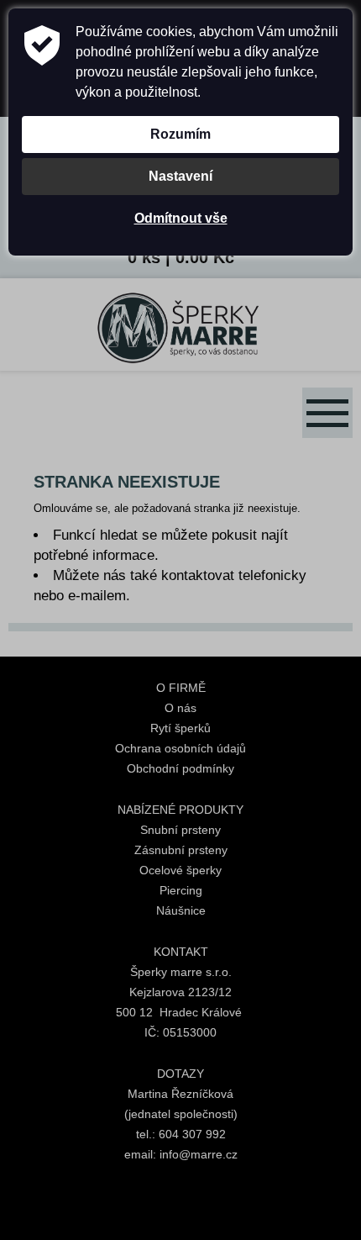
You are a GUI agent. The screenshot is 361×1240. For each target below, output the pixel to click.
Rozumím (180, 134)
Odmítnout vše (181, 218)
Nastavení (180, 176)
